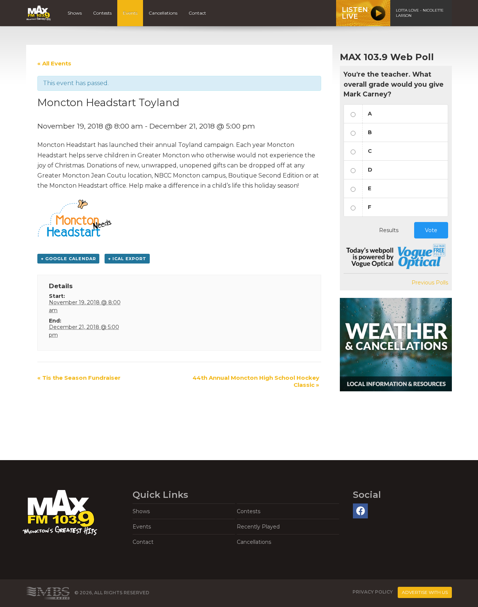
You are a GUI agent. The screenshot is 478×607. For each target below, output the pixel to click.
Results (388, 230)
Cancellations (163, 13)
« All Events (54, 63)
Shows (75, 13)
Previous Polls (430, 282)
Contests (102, 13)
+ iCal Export (127, 258)
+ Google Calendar (68, 258)
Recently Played (258, 526)
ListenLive (355, 13)
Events (130, 13)
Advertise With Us (425, 592)
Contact (197, 13)
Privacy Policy (373, 592)
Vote (431, 230)
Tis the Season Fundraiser (79, 377)
